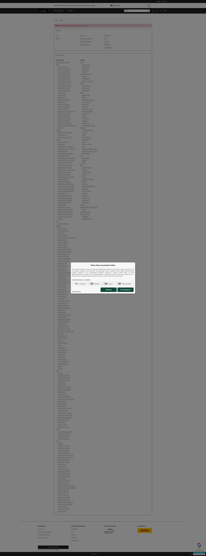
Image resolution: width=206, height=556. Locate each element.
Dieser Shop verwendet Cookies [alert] (103, 265)
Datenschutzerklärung (78, 279)
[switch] (77, 284)
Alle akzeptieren (125, 289)
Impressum (87, 279)
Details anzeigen (76, 291)
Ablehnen (109, 289)
